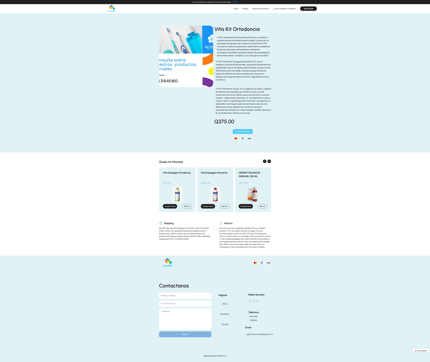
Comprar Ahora (242, 131)
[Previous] (265, 161)
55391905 (234, 2)
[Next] (269, 161)
